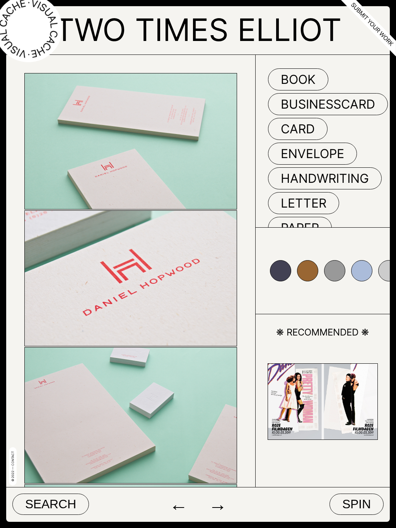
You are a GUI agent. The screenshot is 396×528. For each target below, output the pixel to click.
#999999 (334, 270)
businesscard (328, 104)
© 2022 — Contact (13, 466)
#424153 (280, 270)
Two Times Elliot (198, 29)
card (298, 128)
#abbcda (361, 270)
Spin (356, 504)
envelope (312, 153)
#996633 (307, 270)
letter (303, 203)
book (298, 79)
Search (50, 504)
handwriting (325, 178)
